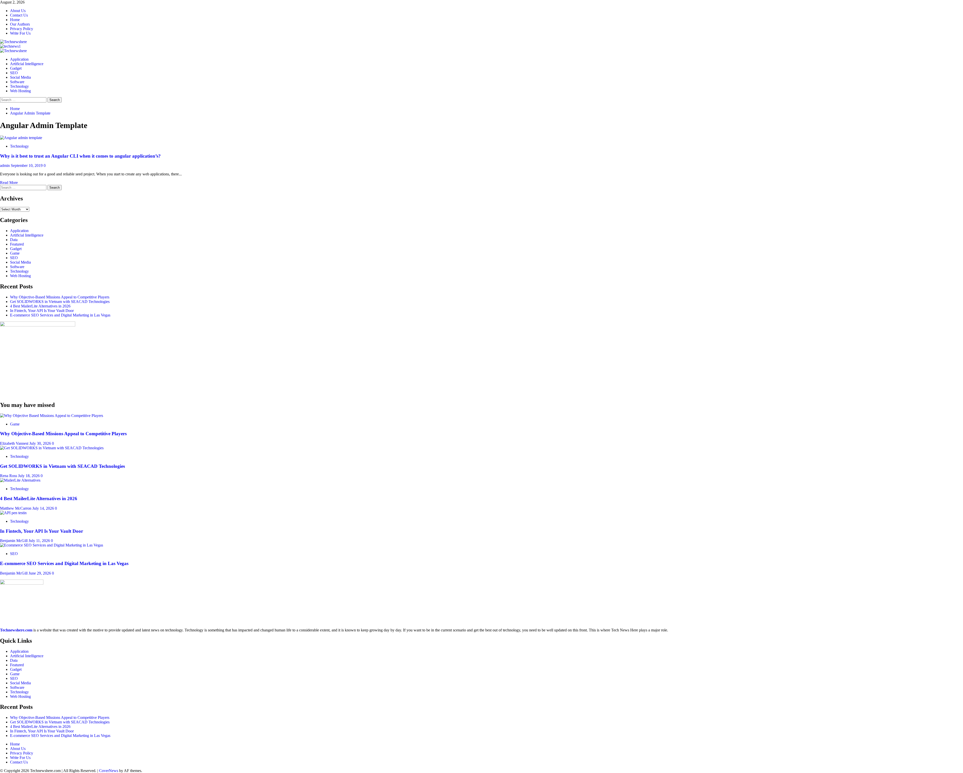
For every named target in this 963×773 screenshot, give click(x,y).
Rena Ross (9, 476)
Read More (9, 182)
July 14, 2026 (43, 508)
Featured (17, 244)
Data (14, 240)
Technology (19, 86)
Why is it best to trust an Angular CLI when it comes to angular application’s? (80, 156)
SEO (14, 73)
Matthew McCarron (16, 508)
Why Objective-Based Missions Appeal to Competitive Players (59, 297)
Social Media (20, 77)
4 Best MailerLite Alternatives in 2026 (40, 306)
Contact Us (19, 15)
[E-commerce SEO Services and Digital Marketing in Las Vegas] (51, 545)
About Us (18, 11)
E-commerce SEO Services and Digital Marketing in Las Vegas (60, 315)
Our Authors (20, 24)
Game (15, 253)
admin (5, 165)
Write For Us (20, 33)
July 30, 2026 (40, 443)
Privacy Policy (21, 29)
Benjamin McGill (14, 540)
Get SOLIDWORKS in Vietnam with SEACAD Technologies (60, 301)
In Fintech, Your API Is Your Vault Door (42, 310)
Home (15, 20)
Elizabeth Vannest (14, 443)
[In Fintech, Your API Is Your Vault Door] (13, 513)
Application (19, 59)
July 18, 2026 (29, 476)
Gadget (16, 68)
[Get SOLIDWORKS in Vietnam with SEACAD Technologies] (52, 448)
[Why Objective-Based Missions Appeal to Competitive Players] (51, 415)
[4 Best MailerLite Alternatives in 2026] (20, 480)
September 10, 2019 (27, 165)
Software (17, 82)
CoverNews (108, 770)
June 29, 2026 (40, 573)
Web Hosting (20, 91)
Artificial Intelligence (26, 64)
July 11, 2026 (40, 540)
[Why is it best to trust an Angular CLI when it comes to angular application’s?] (21, 138)
